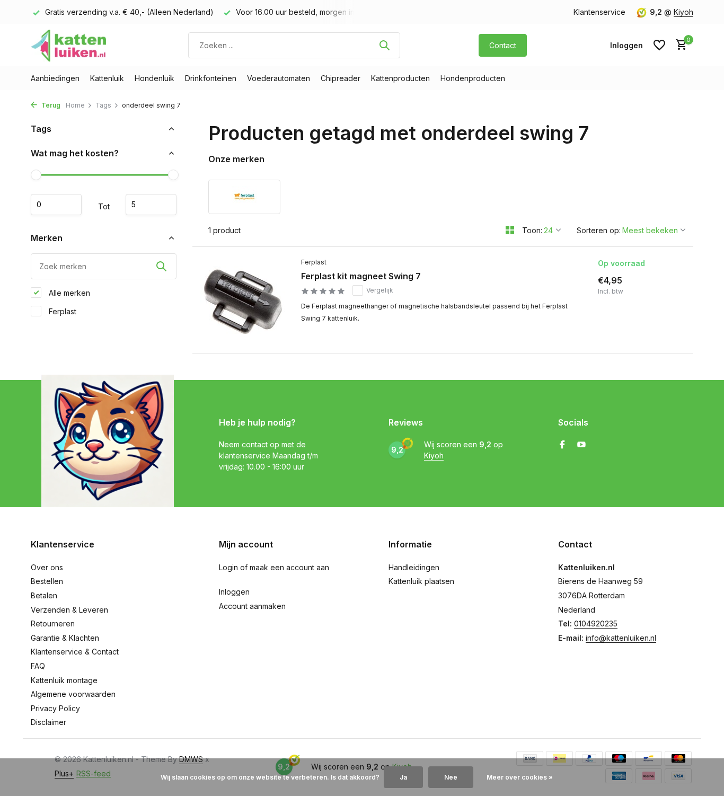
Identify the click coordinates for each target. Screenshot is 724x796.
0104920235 (595, 623)
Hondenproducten (472, 78)
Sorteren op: (599, 230)
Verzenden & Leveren (69, 609)
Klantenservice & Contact (75, 651)
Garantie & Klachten (65, 637)
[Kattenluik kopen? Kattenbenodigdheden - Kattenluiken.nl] (70, 45)
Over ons (47, 567)
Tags (103, 105)
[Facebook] (562, 445)
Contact (502, 45)
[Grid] (510, 230)
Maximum (151, 204)
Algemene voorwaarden (73, 693)
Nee (450, 777)
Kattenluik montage (64, 680)
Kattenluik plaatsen (421, 581)
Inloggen (234, 591)
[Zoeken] (384, 45)
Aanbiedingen (55, 78)
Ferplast (61, 310)
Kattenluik (107, 78)
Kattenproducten (400, 78)
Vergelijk (379, 290)
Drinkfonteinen (210, 78)
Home (75, 105)
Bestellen (47, 581)
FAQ (38, 665)
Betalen (44, 595)
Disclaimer (48, 722)
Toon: (532, 230)
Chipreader (340, 78)
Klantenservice (599, 11)
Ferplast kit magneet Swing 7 (361, 276)
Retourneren (53, 623)
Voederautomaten (278, 78)
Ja (403, 777)
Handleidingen (414, 567)
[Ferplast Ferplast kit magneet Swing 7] (242, 300)
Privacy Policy (55, 708)
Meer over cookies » (520, 777)
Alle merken (68, 292)
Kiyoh (683, 11)
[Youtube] (581, 445)
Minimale (56, 204)
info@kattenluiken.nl (621, 637)
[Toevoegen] (647, 336)
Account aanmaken (252, 606)
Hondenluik (154, 78)
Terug (50, 105)
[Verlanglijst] (659, 45)
